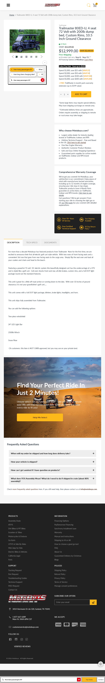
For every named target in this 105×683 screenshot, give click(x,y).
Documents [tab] (50, 242)
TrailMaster (62, 25)
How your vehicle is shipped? (24, 461)
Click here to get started (76, 142)
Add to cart (81, 94)
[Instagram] (22, 639)
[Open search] (88, 5)
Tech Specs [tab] (31, 242)
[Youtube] (16, 639)
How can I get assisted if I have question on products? (35, 470)
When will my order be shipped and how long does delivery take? (40, 453)
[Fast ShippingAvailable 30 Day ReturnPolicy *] (77, 233)
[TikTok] (26, 640)
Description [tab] (13, 242)
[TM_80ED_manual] (16, 352)
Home (11, 15)
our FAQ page (67, 203)
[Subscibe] (93, 602)
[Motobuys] (52, 5)
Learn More (88, 60)
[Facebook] (10, 639)
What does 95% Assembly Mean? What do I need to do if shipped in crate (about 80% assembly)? (50, 479)
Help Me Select (40, 417)
